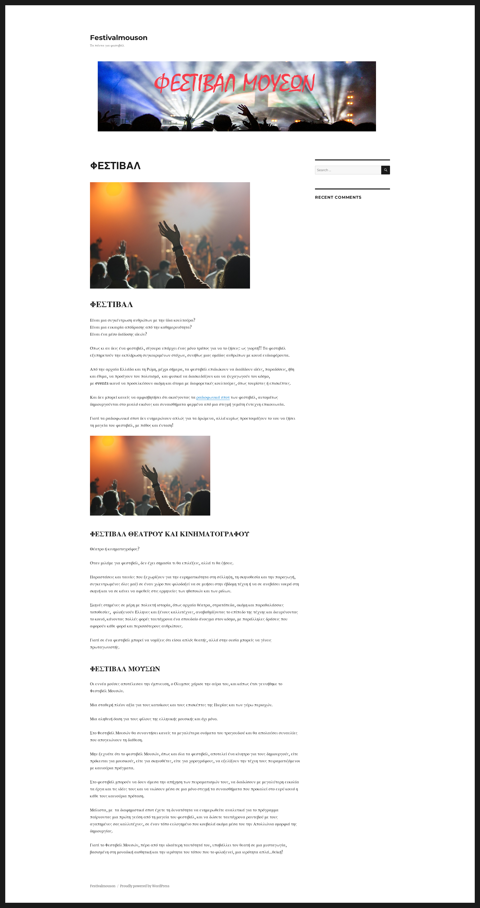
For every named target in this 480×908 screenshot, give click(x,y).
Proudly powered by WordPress (145, 886)
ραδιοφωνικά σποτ (213, 397)
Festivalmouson (119, 37)
